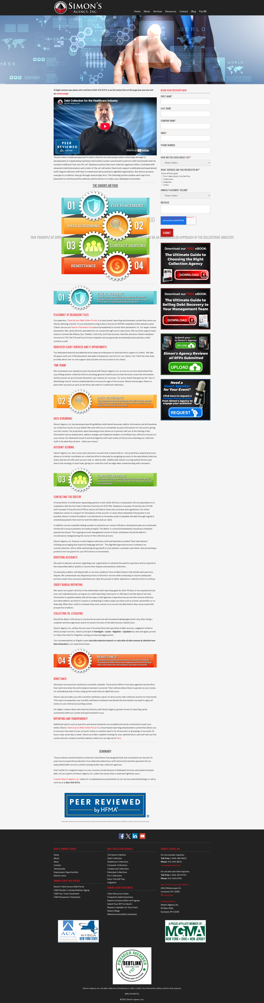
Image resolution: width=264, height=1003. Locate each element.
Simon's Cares (60, 875)
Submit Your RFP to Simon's (119, 904)
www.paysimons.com (171, 865)
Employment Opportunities (66, 872)
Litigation (111, 882)
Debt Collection (114, 858)
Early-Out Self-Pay (116, 879)
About (56, 858)
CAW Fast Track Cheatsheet (66, 893)
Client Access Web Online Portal (82, 320)
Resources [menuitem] (170, 11)
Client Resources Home (118, 893)
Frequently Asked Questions (120, 897)
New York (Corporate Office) (174, 884)
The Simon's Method (116, 855)
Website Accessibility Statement (122, 914)
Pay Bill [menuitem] (203, 11)
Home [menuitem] (137, 11)
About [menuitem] (147, 11)
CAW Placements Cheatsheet (67, 897)
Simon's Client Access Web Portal (69, 886)
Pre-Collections (114, 875)
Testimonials (59, 868)
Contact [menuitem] (183, 11)
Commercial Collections (118, 868)
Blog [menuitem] (193, 11)
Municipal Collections (117, 872)
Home (56, 855)
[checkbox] (185, 180)
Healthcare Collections (117, 861)
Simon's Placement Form (82, 327)
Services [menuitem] (157, 11)
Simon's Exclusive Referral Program (123, 900)
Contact (57, 865)
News (56, 861)
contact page (62, 93)
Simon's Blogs (113, 911)
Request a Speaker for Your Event (122, 907)
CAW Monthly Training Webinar (72, 890)
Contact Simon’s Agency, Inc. (66, 779)
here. (119, 738)
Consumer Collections (117, 865)
